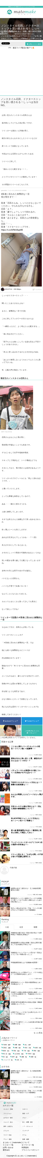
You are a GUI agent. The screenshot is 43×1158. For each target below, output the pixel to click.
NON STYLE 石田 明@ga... (13, 289)
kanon (31, 904)
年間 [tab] (35, 927)
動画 (6, 1051)
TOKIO (31, 1054)
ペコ (31, 939)
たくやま (31, 978)
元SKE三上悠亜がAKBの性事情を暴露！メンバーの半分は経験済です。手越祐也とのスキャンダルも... (27, 994)
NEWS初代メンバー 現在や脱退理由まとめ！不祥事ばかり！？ (26, 983)
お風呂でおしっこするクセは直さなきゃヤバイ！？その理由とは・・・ (26, 1013)
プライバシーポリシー (30, 1150)
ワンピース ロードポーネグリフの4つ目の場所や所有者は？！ (26, 843)
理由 (16, 1051)
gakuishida (4, 190)
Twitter (6, 1045)
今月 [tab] (21, 927)
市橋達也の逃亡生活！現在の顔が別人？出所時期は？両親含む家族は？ (26, 933)
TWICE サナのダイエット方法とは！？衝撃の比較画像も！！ (26, 783)
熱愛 (33, 1057)
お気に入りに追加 (35, 44)
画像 (18, 1048)
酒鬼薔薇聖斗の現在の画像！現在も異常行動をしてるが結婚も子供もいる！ (26, 943)
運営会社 (6, 1150)
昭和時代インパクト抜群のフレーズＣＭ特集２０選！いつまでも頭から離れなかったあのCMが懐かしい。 (26, 900)
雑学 (14, 1057)
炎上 (28, 1045)
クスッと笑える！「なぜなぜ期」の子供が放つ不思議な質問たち (27, 855)
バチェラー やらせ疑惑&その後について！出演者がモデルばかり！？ (26, 771)
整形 (37, 1051)
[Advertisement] (21, 70)
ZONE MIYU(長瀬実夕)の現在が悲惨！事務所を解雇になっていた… (26, 1003)
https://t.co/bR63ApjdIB (12, 229)
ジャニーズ (7, 1060)
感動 (24, 1057)
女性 (19, 1060)
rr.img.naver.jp (8, 431)
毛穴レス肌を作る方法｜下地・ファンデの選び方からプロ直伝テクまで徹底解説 (26, 909)
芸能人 (7, 1048)
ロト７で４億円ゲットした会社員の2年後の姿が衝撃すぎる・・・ (27, 1023)
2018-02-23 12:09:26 (20, 190)
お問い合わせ (8, 1147)
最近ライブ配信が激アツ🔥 (23, 47)
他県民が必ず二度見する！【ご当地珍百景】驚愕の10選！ (26, 889)
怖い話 (7, 1054)
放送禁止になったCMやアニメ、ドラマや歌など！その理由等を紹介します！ (27, 973)
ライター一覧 (8, 1145)
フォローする (11, 190)
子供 (26, 1051)
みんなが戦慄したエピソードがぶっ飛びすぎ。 (27, 795)
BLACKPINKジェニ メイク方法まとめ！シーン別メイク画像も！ (25, 819)
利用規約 (25, 1147)
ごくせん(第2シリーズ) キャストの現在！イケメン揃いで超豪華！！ (25, 747)
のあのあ (31, 755)
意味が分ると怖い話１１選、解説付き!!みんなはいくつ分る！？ (26, 759)
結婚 (38, 1048)
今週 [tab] (7, 927)
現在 (28, 1048)
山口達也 (19, 1054)
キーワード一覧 (28, 1145)
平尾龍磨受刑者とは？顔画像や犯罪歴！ (25, 962)
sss (35, 914)
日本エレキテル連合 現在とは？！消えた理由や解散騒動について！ (26, 807)
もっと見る (38, 1032)
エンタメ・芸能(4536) (8, 31)
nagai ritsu (30, 998)
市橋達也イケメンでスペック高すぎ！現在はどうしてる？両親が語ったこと (26, 953)
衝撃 (18, 1045)
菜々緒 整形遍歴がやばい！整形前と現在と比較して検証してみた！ (26, 831)
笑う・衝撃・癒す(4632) (27, 31)
